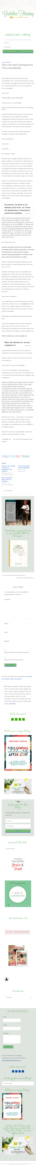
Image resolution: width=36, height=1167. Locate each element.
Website (6, 641)
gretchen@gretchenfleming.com (11, 1060)
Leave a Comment (8, 490)
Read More (12, 703)
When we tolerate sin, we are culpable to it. (17, 343)
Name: (5, 1017)
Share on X (28, 213)
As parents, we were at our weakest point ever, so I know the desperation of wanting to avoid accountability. (17, 208)
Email (6, 632)
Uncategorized (7, 62)
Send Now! (8, 1046)
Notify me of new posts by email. (14, 660)
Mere (12, 1164)
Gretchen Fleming (18, 14)
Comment (7, 599)
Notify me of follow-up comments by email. (16, 652)
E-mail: (5, 1025)
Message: (6, 1033)
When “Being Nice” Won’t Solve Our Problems (7, 479)
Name (6, 623)
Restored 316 (22, 1164)
